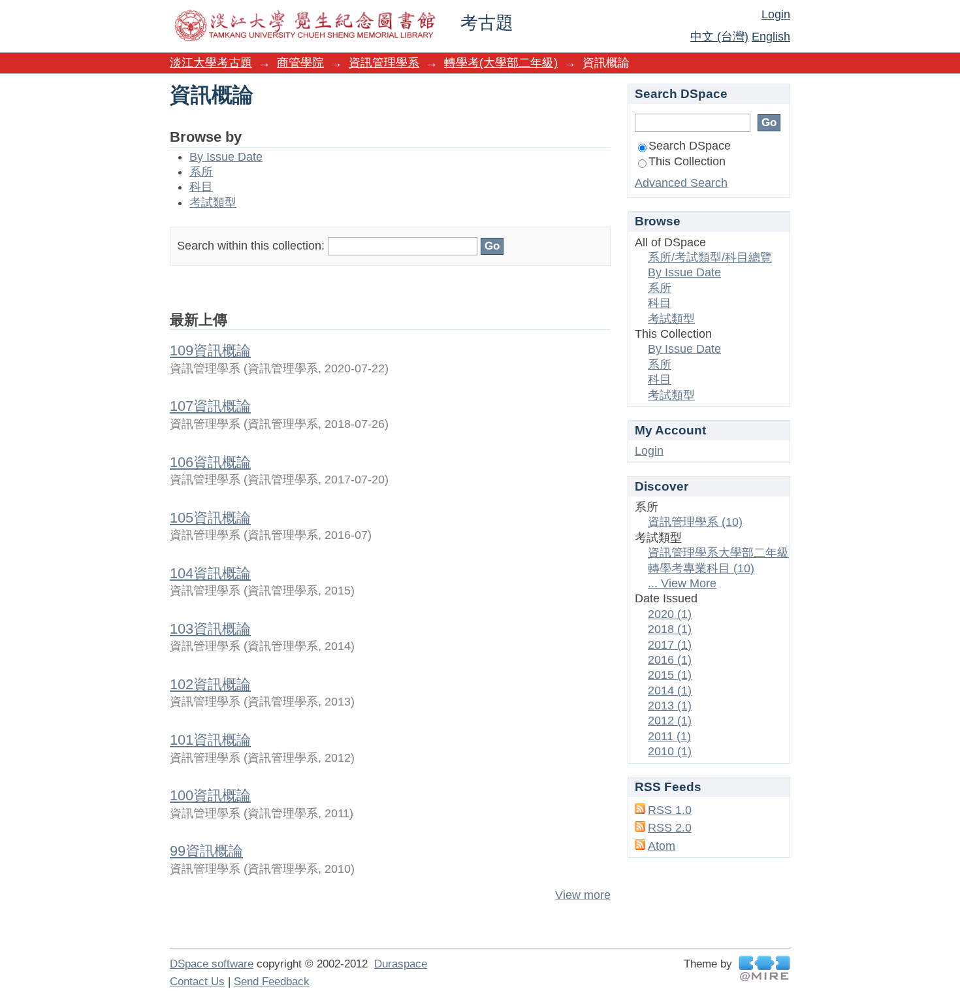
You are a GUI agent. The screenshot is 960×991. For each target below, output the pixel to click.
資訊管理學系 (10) (695, 521)
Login (775, 14)
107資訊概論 (210, 406)
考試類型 (212, 202)
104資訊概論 (210, 573)
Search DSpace (689, 145)
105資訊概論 (210, 518)
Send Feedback (272, 981)
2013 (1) (670, 705)
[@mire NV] (764, 968)
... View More (682, 583)
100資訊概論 (210, 795)
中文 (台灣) (719, 36)
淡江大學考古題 (211, 62)
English (771, 36)
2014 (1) (670, 690)
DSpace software (211, 964)
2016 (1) (670, 659)
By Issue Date (226, 156)
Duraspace (400, 964)
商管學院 (300, 62)
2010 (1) (670, 751)
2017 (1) (670, 644)
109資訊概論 (210, 350)
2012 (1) (670, 720)
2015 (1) (670, 674)
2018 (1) (670, 629)
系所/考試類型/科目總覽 (710, 257)
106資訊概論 (210, 462)
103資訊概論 (210, 629)
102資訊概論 (210, 684)
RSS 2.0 (670, 827)
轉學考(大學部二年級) (501, 62)
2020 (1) (670, 614)
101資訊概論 (210, 740)
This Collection (687, 161)
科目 (201, 186)
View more (583, 895)
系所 (201, 171)
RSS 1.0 (670, 810)
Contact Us (197, 981)
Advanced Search (681, 182)
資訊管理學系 (384, 62)
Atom (661, 846)
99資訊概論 (206, 851)
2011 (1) (669, 736)
